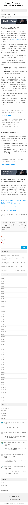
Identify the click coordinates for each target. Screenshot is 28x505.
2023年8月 (3, 336)
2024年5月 (3, 314)
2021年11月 (3, 389)
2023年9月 (3, 334)
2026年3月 (3, 278)
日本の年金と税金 (16, 214)
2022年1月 (3, 384)
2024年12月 (3, 296)
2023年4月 (3, 346)
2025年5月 (3, 286)
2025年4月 (3, 288)
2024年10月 (3, 301)
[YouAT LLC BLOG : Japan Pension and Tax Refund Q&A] (14, 6)
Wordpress (21, 503)
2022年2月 (3, 382)
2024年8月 (3, 306)
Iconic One (6, 503)
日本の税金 (3, 413)
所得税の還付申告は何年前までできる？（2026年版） (13, 257)
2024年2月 (3, 321)
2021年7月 (3, 400)
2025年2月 (3, 293)
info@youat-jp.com (11, 210)
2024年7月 (3, 308)
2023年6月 (3, 341)
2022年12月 (3, 356)
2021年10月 (3, 392)
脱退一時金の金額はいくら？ (7, 255)
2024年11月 (3, 298)
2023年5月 (3, 344)
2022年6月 (3, 372)
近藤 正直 (10, 456)
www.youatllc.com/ (14, 206)
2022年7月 (3, 369)
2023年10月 (3, 331)
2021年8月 (3, 397)
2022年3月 (3, 379)
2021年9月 (3, 394)
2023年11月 (3, 329)
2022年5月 (3, 374)
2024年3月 (3, 319)
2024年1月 (3, 324)
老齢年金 (23, 214)
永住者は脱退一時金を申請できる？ (12, 422)
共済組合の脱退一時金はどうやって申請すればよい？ (20, 225)
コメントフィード (5, 487)
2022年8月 (3, 367)
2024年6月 (3, 311)
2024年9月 (3, 303)
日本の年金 (9, 214)
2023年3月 (3, 349)
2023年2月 (3, 351)
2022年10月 (3, 362)
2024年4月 (3, 316)
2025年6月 (3, 283)
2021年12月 (3, 387)
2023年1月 (3, 354)
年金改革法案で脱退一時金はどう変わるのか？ (11, 266)
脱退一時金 (3, 415)
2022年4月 (3, 377)
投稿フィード (4, 485)
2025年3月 (3, 291)
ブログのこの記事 (16, 39)
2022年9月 (3, 364)
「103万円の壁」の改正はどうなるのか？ (10, 270)
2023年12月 (3, 326)
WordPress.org (4, 490)
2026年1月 (3, 281)
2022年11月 (3, 359)
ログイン (3, 482)
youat (6, 17)
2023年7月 (3, 339)
